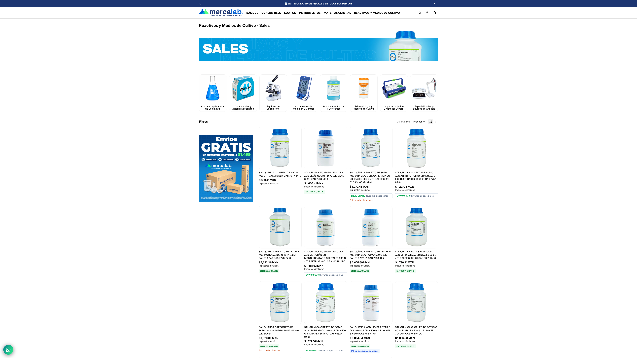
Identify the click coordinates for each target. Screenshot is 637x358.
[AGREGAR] (342, 164)
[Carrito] (434, 12)
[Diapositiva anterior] (200, 3)
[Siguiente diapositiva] (434, 3)
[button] (419, 121)
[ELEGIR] (296, 164)
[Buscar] (420, 12)
